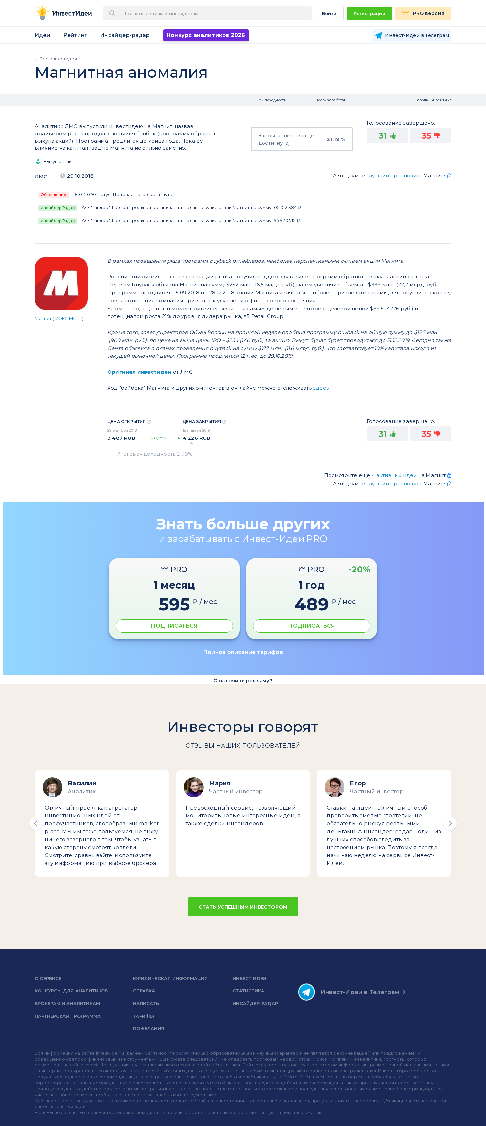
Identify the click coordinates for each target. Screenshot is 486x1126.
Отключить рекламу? (243, 680)
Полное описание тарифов (243, 652)
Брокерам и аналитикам (67, 1003)
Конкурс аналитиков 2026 (206, 35)
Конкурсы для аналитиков (71, 990)
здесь (321, 388)
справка (144, 990)
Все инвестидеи (58, 58)
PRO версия (428, 13)
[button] (36, 823)
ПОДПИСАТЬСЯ (174, 626)
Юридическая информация (170, 978)
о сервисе (48, 978)
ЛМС (41, 176)
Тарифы (143, 1016)
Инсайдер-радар (125, 35)
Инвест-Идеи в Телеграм (359, 992)
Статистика (248, 990)
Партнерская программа (68, 1016)
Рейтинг (75, 35)
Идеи (42, 35)
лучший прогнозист (395, 175)
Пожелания (148, 1028)
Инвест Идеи (249, 978)
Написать (146, 1003)
